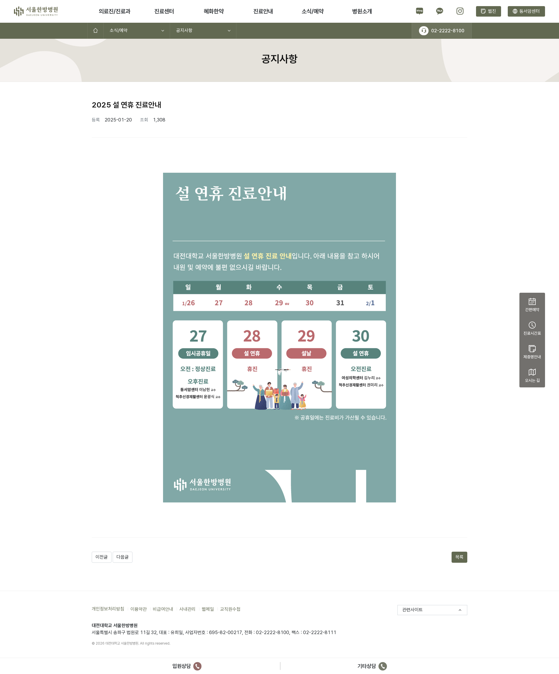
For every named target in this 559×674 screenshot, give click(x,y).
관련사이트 (412, 610)
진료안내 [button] (263, 11)
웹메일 (208, 609)
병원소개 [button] (362, 11)
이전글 (101, 557)
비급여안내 (163, 609)
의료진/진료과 (114, 11)
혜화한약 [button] (214, 11)
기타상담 (367, 666)
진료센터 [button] (164, 11)
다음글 (122, 557)
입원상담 (182, 666)
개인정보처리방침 (108, 609)
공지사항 (184, 30)
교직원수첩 (230, 609)
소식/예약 (119, 30)
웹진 (491, 11)
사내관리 (187, 609)
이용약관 (138, 609)
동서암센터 (529, 11)
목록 (459, 557)
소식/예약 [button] (312, 11)
